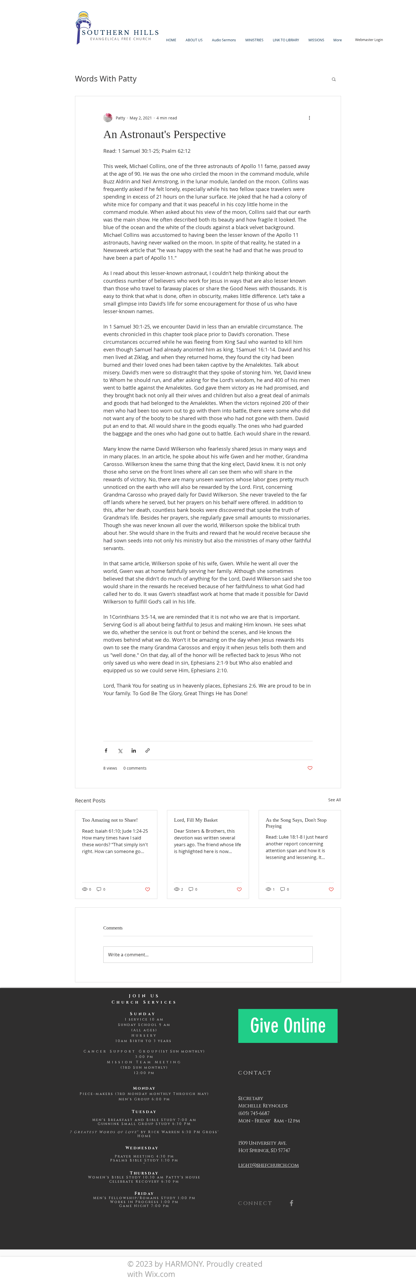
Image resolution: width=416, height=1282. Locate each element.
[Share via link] (147, 750)
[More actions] (309, 117)
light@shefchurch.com (268, 1165)
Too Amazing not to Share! (110, 820)
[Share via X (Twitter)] (120, 750)
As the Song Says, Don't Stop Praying (296, 823)
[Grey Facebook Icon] (291, 1203)
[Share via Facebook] (106, 750)
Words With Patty (106, 79)
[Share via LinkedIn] (133, 750)
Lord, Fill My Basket (196, 820)
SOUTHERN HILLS (121, 32)
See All (334, 799)
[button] (333, 79)
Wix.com (160, 1274)
